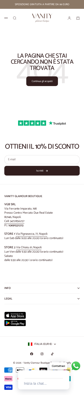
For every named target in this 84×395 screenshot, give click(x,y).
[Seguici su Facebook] (31, 354)
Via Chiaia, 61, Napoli (28, 247)
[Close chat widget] (65, 365)
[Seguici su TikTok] (52, 354)
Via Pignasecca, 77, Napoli (31, 233)
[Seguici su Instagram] (42, 354)
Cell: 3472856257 (14, 221)
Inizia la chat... (35, 383)
